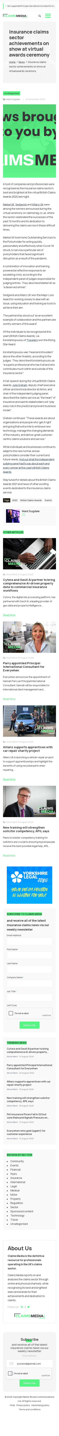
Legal (13, 1186)
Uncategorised (11, 93)
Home (12, 62)
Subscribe (29, 1025)
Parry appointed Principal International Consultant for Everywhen (29, 1066)
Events (48, 500)
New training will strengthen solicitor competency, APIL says (28, 1099)
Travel (14, 1219)
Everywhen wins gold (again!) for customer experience (26, 1132)
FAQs (12, 1405)
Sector (14, 1207)
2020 (14, 500)
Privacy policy (23, 1405)
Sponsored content (21, 1211)
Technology (17, 1215)
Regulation (16, 1203)
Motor (13, 1194)
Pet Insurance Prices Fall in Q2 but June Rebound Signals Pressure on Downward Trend (27, 1118)
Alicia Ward (12, 1056)
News (22, 62)
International (17, 1182)
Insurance (16, 1178)
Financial (15, 1169)
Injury (13, 1173)
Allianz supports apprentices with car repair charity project (31, 6)
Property (15, 1199)
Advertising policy (40, 1405)
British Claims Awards (31, 500)
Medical (15, 1190)
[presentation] (30, 1013)
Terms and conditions (30, 1409)
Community (17, 1161)
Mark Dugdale (13, 99)
